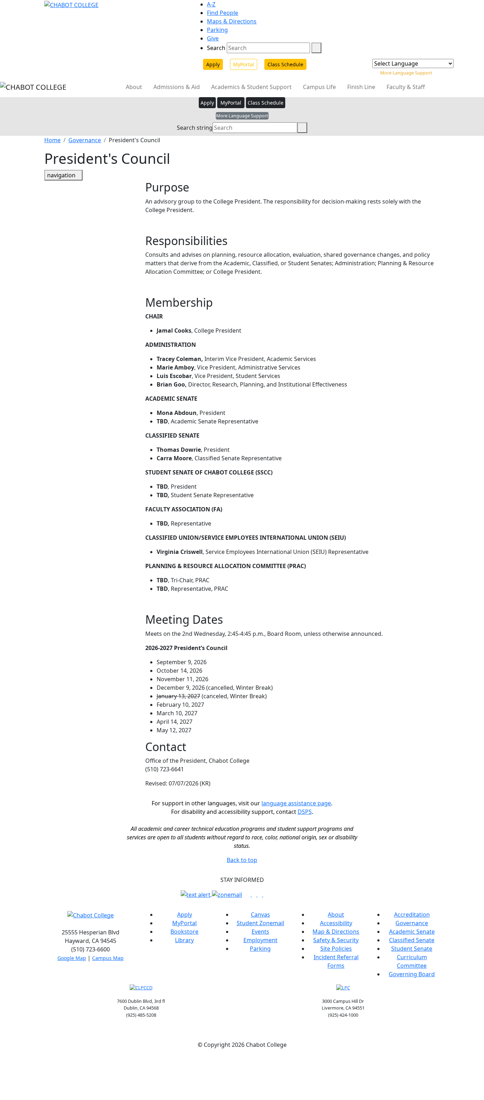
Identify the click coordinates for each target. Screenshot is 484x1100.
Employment (260, 940)
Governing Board (412, 974)
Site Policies (336, 948)
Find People (222, 13)
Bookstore (184, 931)
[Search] (316, 48)
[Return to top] (2, 1062)
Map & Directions (336, 931)
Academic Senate (412, 931)
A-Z (211, 4)
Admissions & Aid (177, 87)
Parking (217, 30)
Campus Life (320, 87)
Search (216, 48)
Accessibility (336, 923)
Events (260, 931)
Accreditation (412, 914)
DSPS (305, 812)
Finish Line (362, 87)
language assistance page (296, 803)
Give (213, 38)
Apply (213, 64)
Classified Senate (411, 940)
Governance (84, 140)
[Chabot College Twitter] (260, 894)
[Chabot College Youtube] (265, 894)
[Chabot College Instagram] (255, 894)
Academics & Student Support (252, 87)
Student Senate (411, 948)
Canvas (260, 914)
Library (184, 940)
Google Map (71, 958)
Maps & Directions (232, 21)
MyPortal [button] (230, 102)
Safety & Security (336, 940)
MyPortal (243, 64)
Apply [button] (207, 102)
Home (52, 140)
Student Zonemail (260, 923)
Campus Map (108, 958)
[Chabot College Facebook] (249, 894)
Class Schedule (285, 64)
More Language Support (406, 73)
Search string (195, 128)
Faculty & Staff (406, 87)
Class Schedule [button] (265, 102)
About (134, 87)
